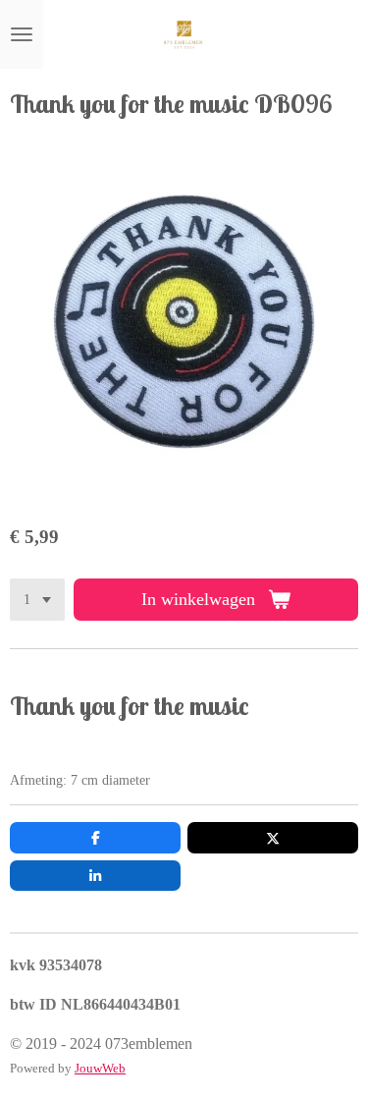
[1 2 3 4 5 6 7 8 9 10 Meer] (37, 600)
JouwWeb (100, 1068)
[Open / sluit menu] (21, 34)
